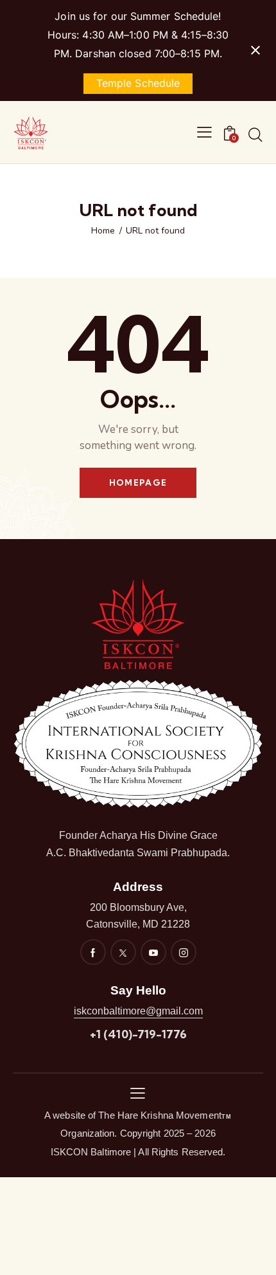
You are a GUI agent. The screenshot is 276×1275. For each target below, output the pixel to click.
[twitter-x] (123, 952)
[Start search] (255, 134)
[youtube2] (153, 952)
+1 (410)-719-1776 (138, 1034)
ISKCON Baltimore (91, 1151)
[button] (137, 1092)
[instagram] (183, 952)
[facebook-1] (93, 952)
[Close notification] (255, 50)
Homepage (138, 482)
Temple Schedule (138, 83)
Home (103, 231)
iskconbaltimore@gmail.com (138, 1010)
